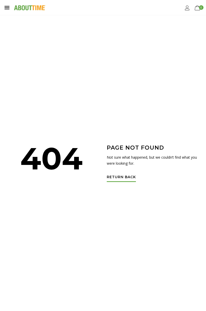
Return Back (121, 177)
